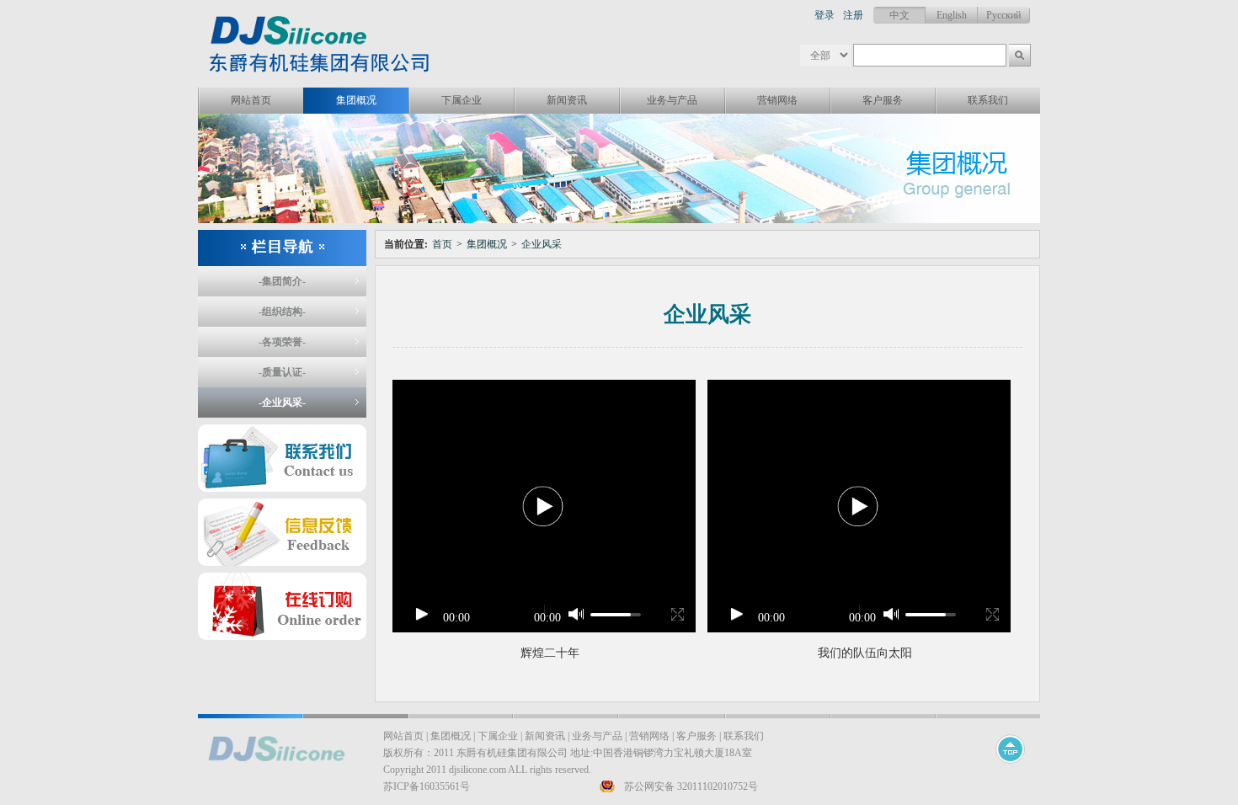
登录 (824, 15)
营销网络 (777, 100)
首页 (442, 244)
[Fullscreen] (675, 613)
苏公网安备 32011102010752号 (691, 786)
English (952, 15)
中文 (899, 15)
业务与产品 (672, 100)
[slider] (615, 614)
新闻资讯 (567, 100)
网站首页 (251, 100)
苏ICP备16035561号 (426, 786)
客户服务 (882, 100)
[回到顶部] (1011, 771)
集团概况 (356, 100)
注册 (853, 15)
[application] (544, 506)
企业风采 (541, 244)
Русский (1003, 15)
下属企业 (461, 100)
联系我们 (988, 100)
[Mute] (578, 614)
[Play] (422, 613)
